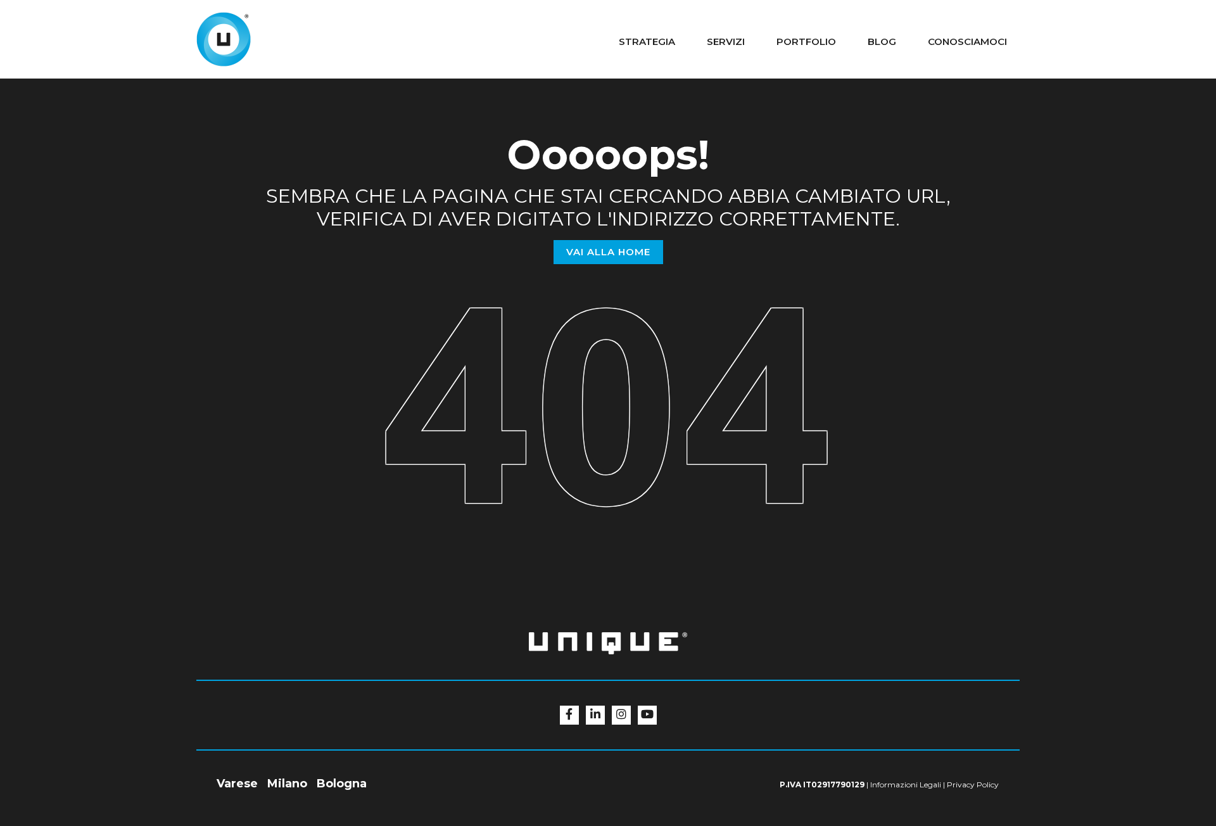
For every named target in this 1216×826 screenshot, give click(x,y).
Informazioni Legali (905, 784)
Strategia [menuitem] (647, 41)
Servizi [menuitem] (726, 41)
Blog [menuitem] (882, 41)
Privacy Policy (973, 784)
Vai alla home (608, 252)
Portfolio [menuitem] (806, 41)
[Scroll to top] (1203, 734)
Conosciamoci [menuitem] (967, 41)
